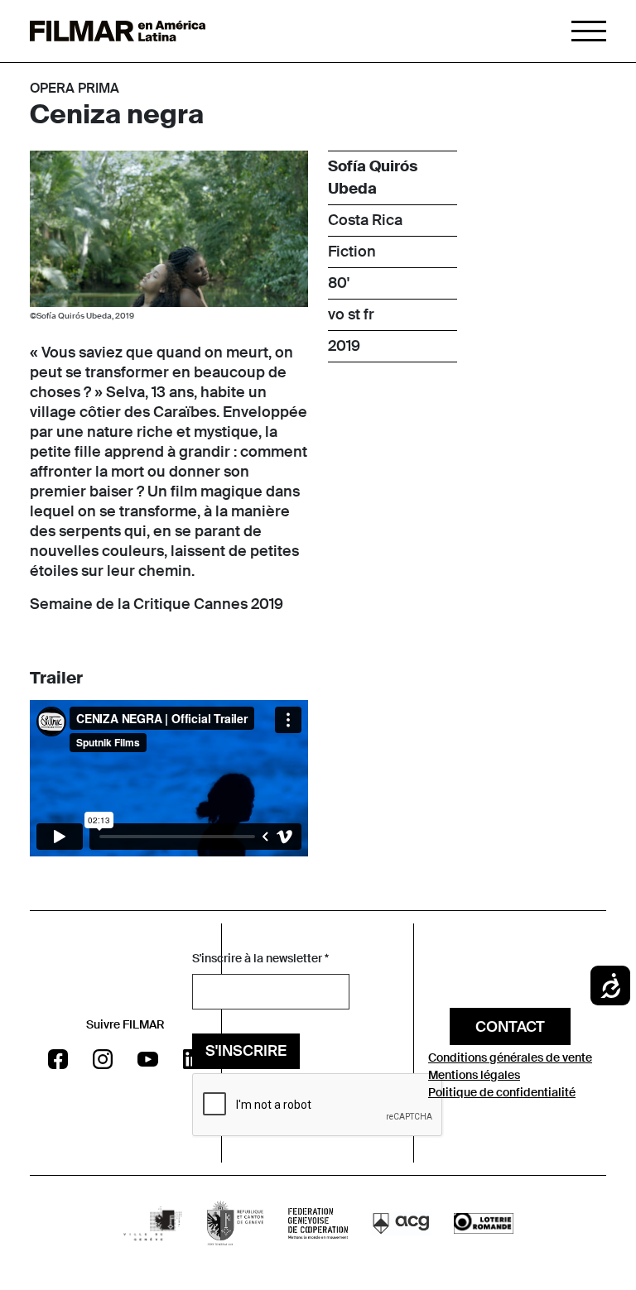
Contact (510, 1027)
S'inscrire (246, 1051)
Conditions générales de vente (510, 1057)
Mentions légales (474, 1074)
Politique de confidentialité (502, 1092)
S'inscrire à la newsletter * (260, 958)
